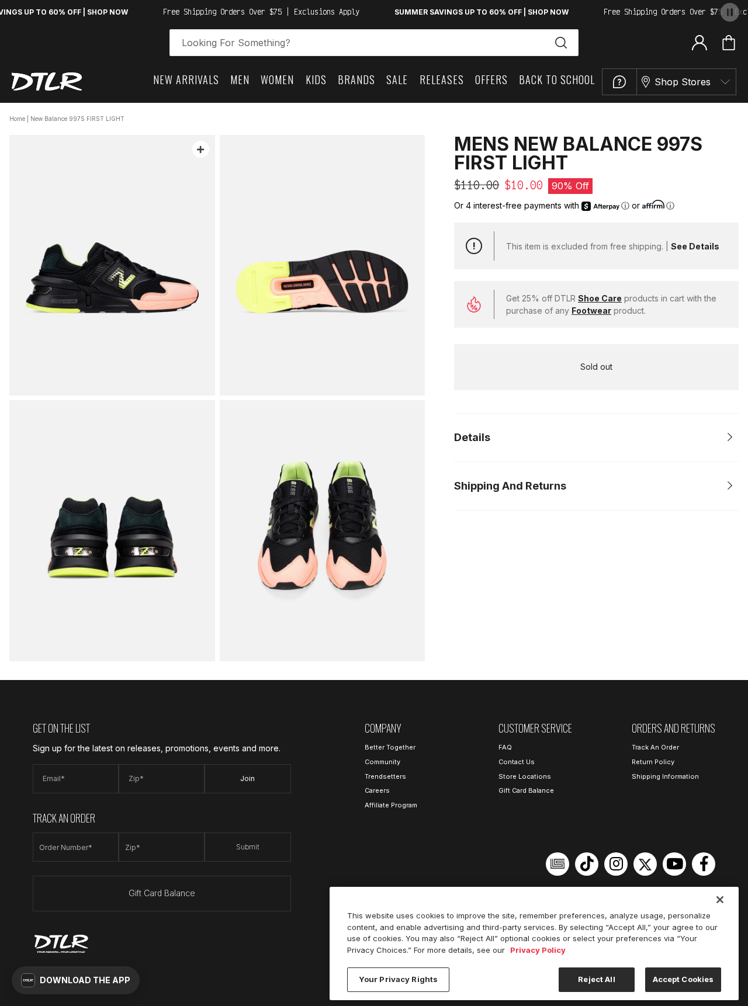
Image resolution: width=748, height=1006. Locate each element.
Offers (491, 79)
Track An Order (655, 747)
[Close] (720, 900)
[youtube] (674, 864)
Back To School (557, 79)
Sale (397, 79)
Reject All (596, 979)
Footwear (591, 310)
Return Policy (653, 762)
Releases (442, 79)
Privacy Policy (538, 950)
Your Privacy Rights (398, 979)
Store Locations (524, 776)
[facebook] (703, 864)
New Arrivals (186, 79)
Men (240, 79)
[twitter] (645, 864)
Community (382, 762)
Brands (356, 79)
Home (17, 118)
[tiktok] (586, 864)
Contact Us (516, 762)
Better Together (390, 747)
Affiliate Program (391, 805)
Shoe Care (600, 298)
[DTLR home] (47, 81)
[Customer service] (619, 82)
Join (247, 778)
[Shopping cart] (728, 42)
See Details (695, 246)
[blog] (557, 864)
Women (277, 79)
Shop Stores (682, 82)
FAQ (505, 747)
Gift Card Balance (162, 893)
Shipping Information (665, 776)
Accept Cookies (683, 979)
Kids (316, 79)
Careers (377, 790)
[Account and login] (699, 42)
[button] (76, 980)
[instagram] (616, 864)
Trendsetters (385, 776)
